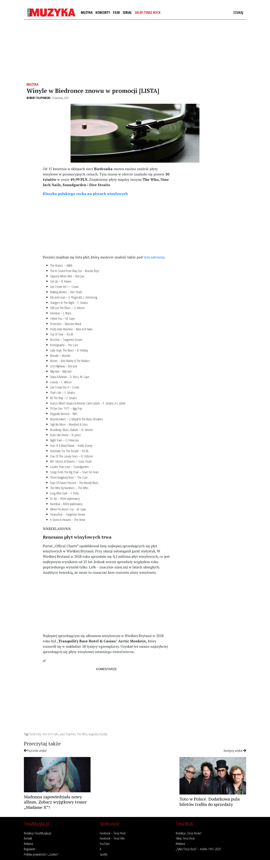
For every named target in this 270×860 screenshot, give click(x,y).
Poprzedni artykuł (36, 750)
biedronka (35, 733)
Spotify (103, 854)
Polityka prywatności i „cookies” (41, 854)
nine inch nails (50, 733)
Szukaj (238, 12)
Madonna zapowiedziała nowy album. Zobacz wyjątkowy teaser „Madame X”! (55, 802)
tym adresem (154, 257)
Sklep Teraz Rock (148, 12)
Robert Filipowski (38, 98)
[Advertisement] (135, 51)
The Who (82, 733)
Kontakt (28, 838)
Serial (127, 12)
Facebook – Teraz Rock (112, 833)
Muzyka (87, 12)
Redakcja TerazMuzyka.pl (37, 833)
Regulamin (29, 848)
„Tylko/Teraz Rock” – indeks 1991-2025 (198, 848)
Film (116, 12)
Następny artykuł (233, 750)
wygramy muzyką (98, 733)
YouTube (105, 843)
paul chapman (67, 733)
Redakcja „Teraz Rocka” (189, 833)
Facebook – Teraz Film (112, 838)
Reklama (28, 843)
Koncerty (103, 12)
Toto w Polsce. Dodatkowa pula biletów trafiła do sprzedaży (209, 801)
